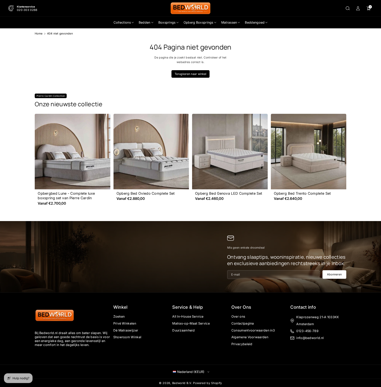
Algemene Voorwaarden (249, 337)
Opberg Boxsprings (198, 22)
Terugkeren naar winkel (190, 74)
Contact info (303, 307)
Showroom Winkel (127, 337)
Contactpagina (242, 323)
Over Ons (241, 307)
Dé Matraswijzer (125, 330)
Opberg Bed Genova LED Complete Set (228, 193)
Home (38, 33)
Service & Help (187, 307)
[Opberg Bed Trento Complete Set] (308, 151)
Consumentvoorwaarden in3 (253, 330)
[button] (348, 8)
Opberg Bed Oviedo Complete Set (145, 193)
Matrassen (229, 22)
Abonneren (334, 274)
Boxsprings (167, 22)
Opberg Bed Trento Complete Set (302, 193)
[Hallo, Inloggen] (358, 8)
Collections (122, 22)
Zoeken (119, 316)
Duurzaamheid (183, 330)
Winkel (120, 307)
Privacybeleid (241, 344)
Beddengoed (255, 22)
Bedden (144, 22)
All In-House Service (187, 316)
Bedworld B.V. (182, 383)
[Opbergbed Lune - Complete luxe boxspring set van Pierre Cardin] (72, 151)
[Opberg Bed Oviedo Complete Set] (151, 151)
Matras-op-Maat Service (191, 323)
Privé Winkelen (124, 323)
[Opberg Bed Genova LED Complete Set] (230, 151)
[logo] (54, 316)
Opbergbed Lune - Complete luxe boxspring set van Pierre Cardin (66, 195)
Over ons (238, 316)
